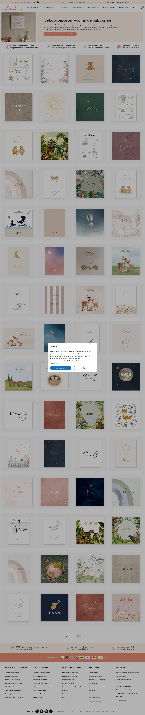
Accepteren (60, 368)
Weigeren (84, 368)
